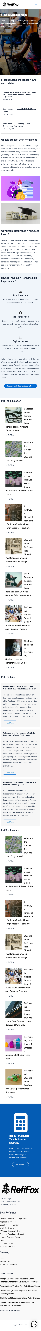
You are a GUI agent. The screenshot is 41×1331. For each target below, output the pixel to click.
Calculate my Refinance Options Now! (20, 386)
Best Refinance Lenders (9, 1225)
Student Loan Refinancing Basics (13, 1219)
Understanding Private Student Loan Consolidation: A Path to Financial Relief (19, 687)
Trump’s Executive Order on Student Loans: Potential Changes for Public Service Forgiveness (19, 94)
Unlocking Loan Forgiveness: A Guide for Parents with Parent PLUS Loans (19, 734)
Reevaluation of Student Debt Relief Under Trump (20, 1286)
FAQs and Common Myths (10, 1231)
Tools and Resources (8, 1246)
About (2, 1258)
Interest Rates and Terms (10, 1237)
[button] (20, 1164)
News (2, 1240)
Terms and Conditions (8, 1264)
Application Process (8, 1222)
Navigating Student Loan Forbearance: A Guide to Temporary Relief (19, 783)
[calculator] (20, 1123)
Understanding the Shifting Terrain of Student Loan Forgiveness (17, 125)
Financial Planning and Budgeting (13, 1234)
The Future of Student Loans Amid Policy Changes (20, 1298)
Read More (10, 723)
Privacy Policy (5, 1261)
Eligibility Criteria (7, 1228)
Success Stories (6, 1243)
